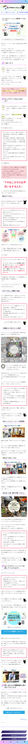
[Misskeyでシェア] (16, 522)
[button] (25, 397)
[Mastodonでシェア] (8, 522)
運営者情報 (14, 738)
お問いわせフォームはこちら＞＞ (14, 712)
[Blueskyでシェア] (12, 522)
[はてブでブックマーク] (8, 527)
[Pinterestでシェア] (16, 527)
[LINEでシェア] (12, 527)
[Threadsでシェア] (23, 522)
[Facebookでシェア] (19, 522)
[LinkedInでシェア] (19, 527)
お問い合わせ (14, 735)
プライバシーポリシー (14, 731)
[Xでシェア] (4, 522)
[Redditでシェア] (4, 527)
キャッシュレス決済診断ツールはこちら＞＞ (14, 632)
